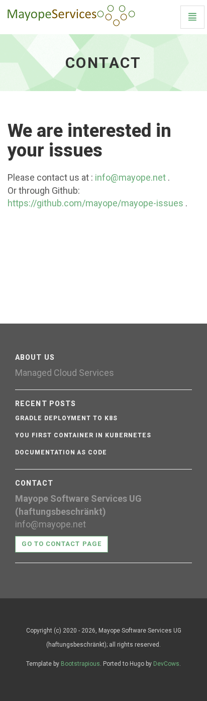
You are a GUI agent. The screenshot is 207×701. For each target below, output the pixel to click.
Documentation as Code (61, 452)
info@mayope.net (130, 177)
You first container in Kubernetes (83, 435)
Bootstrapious (80, 663)
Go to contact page (61, 544)
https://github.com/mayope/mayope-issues (95, 203)
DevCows (166, 663)
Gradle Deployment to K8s (66, 418)
